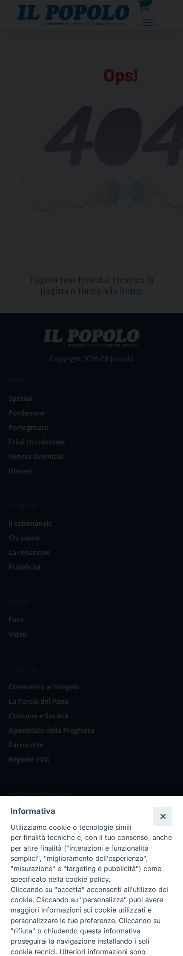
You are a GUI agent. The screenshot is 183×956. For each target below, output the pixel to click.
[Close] (162, 816)
